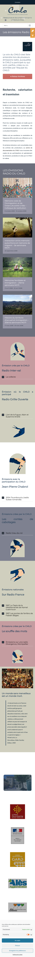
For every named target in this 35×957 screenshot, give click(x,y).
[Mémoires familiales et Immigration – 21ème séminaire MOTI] (17, 267)
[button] (17, 377)
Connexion (17, 2)
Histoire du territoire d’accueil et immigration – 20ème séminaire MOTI (17, 320)
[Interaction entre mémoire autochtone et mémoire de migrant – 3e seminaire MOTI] (17, 227)
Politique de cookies (17, 954)
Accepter (17, 940)
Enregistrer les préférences (17, 950)
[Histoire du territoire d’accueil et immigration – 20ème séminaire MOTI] (17, 305)
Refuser (17, 945)
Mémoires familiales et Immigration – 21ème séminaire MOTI (15, 282)
